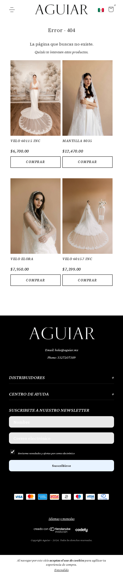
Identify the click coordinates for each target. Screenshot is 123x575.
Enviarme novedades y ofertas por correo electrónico (46, 453)
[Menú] (13, 10)
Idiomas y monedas (62, 519)
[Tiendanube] (52, 531)
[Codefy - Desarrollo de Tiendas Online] (81, 529)
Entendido (61, 570)
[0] (110, 10)
